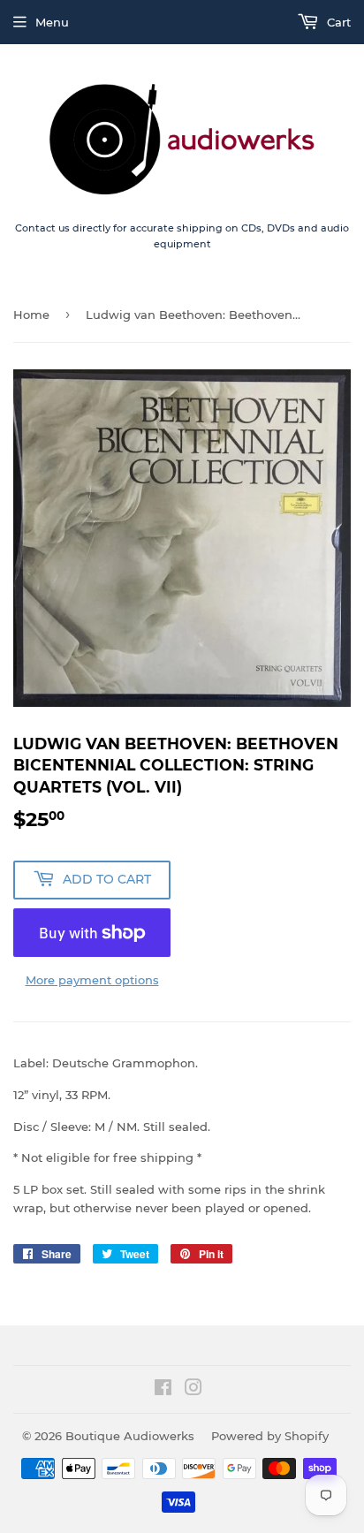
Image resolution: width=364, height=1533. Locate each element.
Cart (337, 22)
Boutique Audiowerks (129, 1436)
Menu (52, 22)
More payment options (92, 980)
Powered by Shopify (270, 1436)
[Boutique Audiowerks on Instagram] (193, 1390)
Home (31, 314)
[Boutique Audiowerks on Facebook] (163, 1390)
